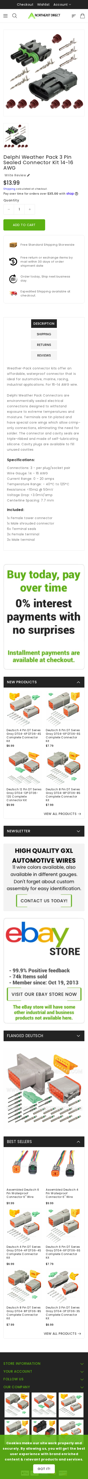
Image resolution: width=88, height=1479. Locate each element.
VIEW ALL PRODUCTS (60, 814)
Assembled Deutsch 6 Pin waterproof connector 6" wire (23, 1193)
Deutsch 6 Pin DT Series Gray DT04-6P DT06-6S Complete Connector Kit (63, 735)
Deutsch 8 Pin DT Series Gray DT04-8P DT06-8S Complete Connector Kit (63, 795)
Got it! (44, 1469)
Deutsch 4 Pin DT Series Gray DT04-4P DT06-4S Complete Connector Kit (24, 735)
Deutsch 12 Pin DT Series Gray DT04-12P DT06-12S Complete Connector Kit (24, 795)
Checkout (25, 4)
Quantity (11, 200)
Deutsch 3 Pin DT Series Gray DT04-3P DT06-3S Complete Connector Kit (63, 1313)
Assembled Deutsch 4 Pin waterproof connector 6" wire (62, 1193)
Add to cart (24, 225)
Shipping (9, 189)
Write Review (15, 175)
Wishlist (43, 4)
